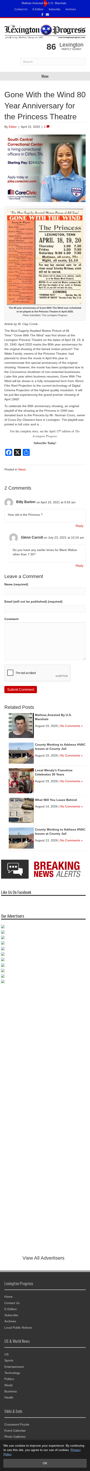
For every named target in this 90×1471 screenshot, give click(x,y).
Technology (12, 1373)
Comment (11, 619)
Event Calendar (15, 1430)
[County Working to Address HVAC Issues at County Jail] (21, 753)
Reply (79, 525)
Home (8, 1296)
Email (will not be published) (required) (33, 601)
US (6, 1354)
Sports (8, 1360)
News (22, 469)
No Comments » (71, 726)
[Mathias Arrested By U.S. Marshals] (21, 725)
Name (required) (16, 584)
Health (8, 1397)
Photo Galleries (15, 1436)
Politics (9, 1379)
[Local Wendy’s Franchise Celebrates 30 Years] (21, 780)
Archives (71, 9)
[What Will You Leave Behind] (21, 810)
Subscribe (54, 9)
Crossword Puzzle (16, 1424)
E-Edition (38, 9)
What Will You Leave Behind (56, 800)
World (8, 1385)
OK (45, 1463)
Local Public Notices (18, 1327)
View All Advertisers (43, 1258)
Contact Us (21, 9)
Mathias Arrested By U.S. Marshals (44, 3)
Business (10, 1391)
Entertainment (14, 1366)
